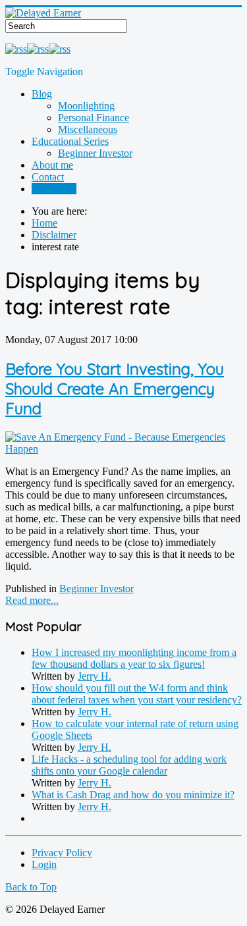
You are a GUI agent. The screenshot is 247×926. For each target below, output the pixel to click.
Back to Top (31, 886)
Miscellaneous (87, 129)
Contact (48, 176)
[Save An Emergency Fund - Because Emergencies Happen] (123, 448)
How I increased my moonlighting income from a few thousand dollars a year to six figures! (134, 658)
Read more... (32, 600)
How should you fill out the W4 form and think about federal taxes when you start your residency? (137, 693)
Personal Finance (93, 117)
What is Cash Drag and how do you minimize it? (133, 794)
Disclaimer (54, 188)
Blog (42, 93)
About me (52, 165)
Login (44, 864)
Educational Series (70, 141)
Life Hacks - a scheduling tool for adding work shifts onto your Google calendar (129, 764)
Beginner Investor (95, 153)
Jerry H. (94, 676)
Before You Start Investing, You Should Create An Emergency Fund (114, 388)
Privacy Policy (62, 852)
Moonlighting (86, 105)
